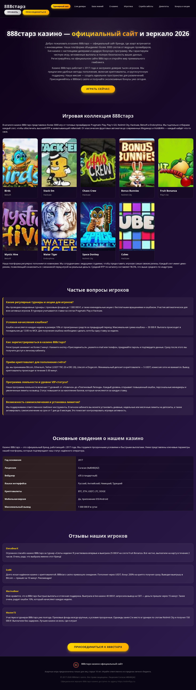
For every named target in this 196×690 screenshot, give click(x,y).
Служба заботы (146, 6)
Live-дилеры (80, 6)
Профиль (12, 12)
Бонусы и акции (182, 6)
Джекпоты (164, 6)
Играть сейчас (98, 88)
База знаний (97, 6)
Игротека (128, 6)
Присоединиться (36, 12)
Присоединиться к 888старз (98, 646)
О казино (113, 6)
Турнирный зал (60, 6)
